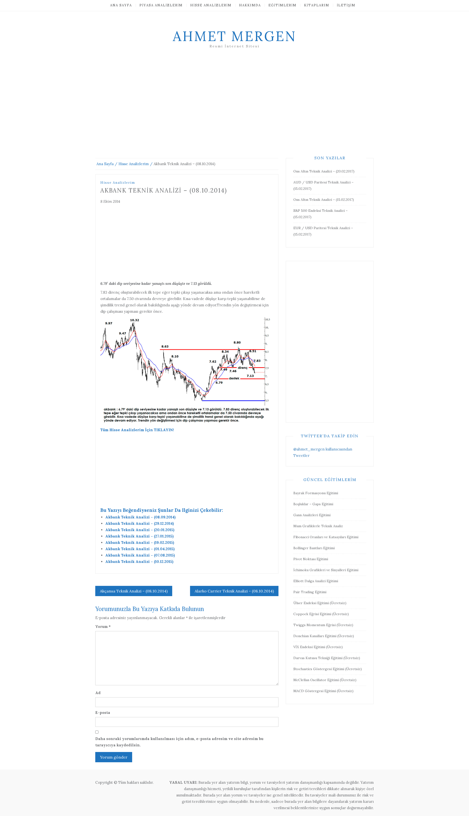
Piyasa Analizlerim (161, 5)
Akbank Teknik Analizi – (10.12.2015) (139, 561)
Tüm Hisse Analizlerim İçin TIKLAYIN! (137, 430)
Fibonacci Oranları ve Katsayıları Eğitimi (325, 537)
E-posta (102, 712)
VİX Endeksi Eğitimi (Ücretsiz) (318, 647)
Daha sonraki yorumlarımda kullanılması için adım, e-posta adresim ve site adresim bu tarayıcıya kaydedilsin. (179, 741)
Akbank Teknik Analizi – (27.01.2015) (139, 536)
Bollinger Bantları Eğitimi (314, 548)
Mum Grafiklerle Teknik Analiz (318, 526)
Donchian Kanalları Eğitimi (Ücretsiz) (323, 636)
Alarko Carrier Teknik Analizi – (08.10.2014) (234, 591)
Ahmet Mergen (234, 36)
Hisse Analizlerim (211, 5)
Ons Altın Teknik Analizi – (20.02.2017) (323, 171)
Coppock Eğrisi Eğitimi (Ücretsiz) (321, 614)
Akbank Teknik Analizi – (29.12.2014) (139, 523)
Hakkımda (250, 5)
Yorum (103, 626)
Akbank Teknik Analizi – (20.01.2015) (139, 529)
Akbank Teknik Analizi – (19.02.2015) (139, 542)
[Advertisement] (234, 109)
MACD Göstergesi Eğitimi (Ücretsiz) (323, 691)
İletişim (346, 5)
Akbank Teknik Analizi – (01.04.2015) (140, 549)
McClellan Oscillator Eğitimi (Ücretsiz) (324, 680)
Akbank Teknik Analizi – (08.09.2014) (140, 517)
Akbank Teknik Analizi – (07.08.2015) (140, 555)
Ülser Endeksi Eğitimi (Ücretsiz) (319, 603)
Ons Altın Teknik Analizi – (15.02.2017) (323, 199)
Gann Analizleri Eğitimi (311, 515)
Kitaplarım (316, 5)
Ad (98, 692)
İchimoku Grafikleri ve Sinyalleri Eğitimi (325, 570)
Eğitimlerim (282, 5)
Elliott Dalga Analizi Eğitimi (315, 581)
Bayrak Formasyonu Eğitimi (315, 493)
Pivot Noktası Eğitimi (310, 559)
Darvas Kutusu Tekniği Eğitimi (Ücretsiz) (326, 658)
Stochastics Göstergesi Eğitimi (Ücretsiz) (327, 669)
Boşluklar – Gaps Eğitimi (313, 504)
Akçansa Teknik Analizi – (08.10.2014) (134, 591)
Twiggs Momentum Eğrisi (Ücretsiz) (323, 625)
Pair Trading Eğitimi (309, 592)
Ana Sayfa (121, 5)
